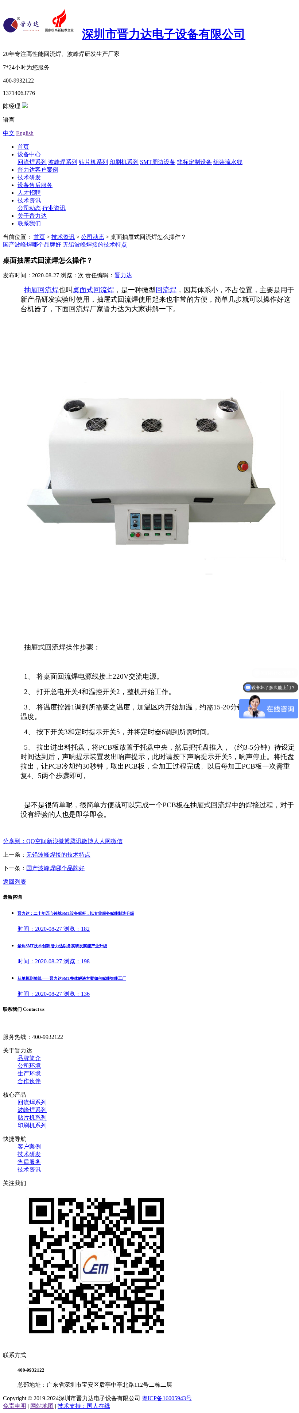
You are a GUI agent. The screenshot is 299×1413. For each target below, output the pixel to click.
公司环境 (29, 1066)
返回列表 (14, 882)
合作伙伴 (29, 1081)
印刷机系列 (124, 162)
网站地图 (42, 1406)
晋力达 (123, 275)
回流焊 (166, 290)
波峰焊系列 (62, 162)
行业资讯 (54, 208)
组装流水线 (227, 162)
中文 (9, 133)
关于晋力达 (32, 216)
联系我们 (29, 223)
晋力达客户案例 (38, 170)
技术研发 (29, 177)
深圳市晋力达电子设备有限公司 (163, 34)
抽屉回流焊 (41, 290)
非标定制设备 (194, 162)
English (25, 133)
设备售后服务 (35, 185)
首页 (23, 147)
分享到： (14, 841)
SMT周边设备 (157, 162)
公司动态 (29, 208)
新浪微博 (58, 841)
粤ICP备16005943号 (167, 1398)
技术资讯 (29, 200)
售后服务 (29, 1162)
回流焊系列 (32, 162)
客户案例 (29, 1146)
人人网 (102, 841)
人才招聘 (29, 193)
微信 (117, 841)
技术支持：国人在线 (84, 1406)
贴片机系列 (93, 162)
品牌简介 (29, 1058)
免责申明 (14, 1406)
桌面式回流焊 (93, 290)
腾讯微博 (81, 841)
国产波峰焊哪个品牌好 (32, 244)
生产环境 (29, 1073)
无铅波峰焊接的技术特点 (95, 244)
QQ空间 (36, 841)
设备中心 (29, 154)
